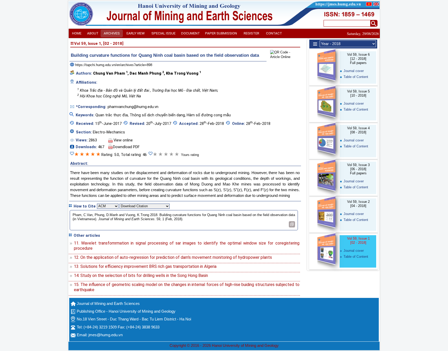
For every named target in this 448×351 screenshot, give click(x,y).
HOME (76, 33)
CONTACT (274, 33)
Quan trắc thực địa (111, 115)
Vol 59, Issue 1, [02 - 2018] (98, 43)
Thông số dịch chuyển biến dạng (157, 115)
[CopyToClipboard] (292, 224)
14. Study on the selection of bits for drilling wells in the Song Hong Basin (141, 275)
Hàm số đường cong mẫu (209, 115)
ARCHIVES (112, 33)
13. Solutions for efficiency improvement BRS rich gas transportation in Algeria (145, 266)
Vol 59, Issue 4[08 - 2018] (358, 130)
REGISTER (251, 33)
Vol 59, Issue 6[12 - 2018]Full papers (358, 59)
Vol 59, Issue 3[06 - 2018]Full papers (358, 169)
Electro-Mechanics (109, 132)
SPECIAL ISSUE (163, 33)
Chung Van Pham (110, 73)
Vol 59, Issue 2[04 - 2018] (358, 204)
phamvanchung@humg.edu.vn (133, 106)
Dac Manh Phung (147, 73)
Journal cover (354, 71)
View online (123, 140)
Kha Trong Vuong (183, 73)
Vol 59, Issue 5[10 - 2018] (358, 93)
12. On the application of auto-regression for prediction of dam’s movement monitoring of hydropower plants (173, 257)
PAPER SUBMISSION (221, 33)
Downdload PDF (126, 147)
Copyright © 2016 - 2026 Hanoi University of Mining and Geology (224, 345)
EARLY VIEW (136, 33)
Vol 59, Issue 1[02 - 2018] (358, 241)
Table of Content (356, 77)
